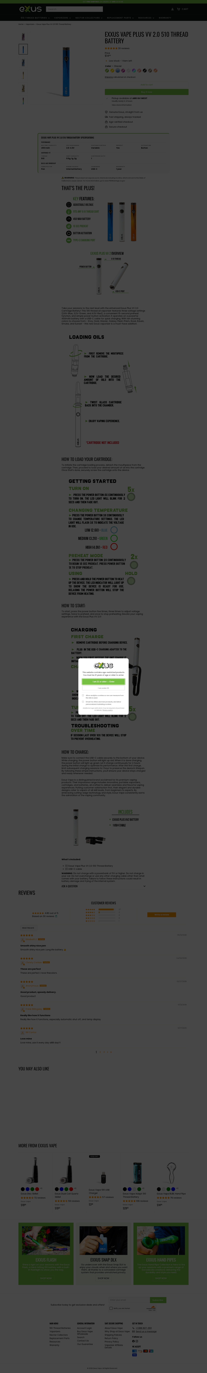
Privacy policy (108, 710)
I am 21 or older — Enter (103, 682)
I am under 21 (103, 688)
